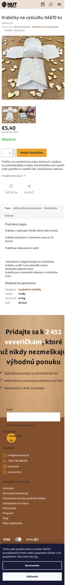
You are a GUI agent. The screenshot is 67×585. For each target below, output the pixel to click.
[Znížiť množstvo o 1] (14, 155)
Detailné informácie (12, 176)
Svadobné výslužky (29, 289)
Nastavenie (32, 565)
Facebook (13, 466)
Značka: (15, 30)
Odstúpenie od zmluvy (16, 503)
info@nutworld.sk (18, 455)
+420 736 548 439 (17, 461)
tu (36, 557)
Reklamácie (9, 508)
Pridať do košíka (31, 152)
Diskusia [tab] (9, 215)
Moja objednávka (12, 523)
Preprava (8, 513)
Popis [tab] (8, 208)
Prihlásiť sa (12, 438)
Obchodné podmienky (15, 493)
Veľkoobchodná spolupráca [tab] (27, 208)
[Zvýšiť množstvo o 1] (14, 151)
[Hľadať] (50, 4)
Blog (5, 518)
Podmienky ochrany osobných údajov (24, 498)
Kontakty (8, 488)
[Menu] (59, 4)
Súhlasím (32, 576)
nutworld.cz (15, 472)
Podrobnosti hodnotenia (45, 27)
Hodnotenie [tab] (50, 208)
